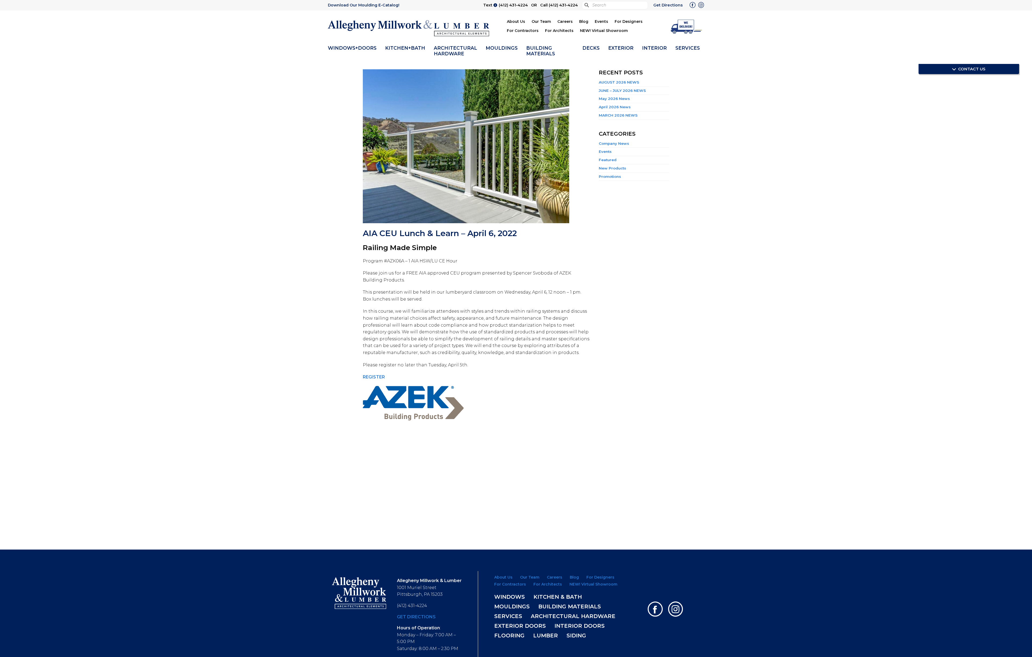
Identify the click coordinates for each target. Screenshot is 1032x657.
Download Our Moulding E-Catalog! (363, 5)
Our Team (541, 21)
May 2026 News (614, 98)
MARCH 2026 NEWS (618, 115)
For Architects (559, 30)
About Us (516, 21)
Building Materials (540, 50)
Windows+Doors (352, 48)
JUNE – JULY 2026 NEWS (622, 90)
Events (601, 21)
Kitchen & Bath (557, 597)
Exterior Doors (520, 626)
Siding (576, 635)
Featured (608, 160)
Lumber (545, 635)
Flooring (509, 635)
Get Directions (668, 5)
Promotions (610, 176)
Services (687, 48)
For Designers (629, 21)
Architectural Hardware (455, 50)
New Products (612, 168)
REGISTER (374, 377)
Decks (591, 48)
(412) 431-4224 (513, 5)
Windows (509, 597)
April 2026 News (615, 107)
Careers (565, 21)
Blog (583, 21)
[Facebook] (693, 5)
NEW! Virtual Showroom (604, 30)
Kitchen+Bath (405, 48)
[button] (686, 26)
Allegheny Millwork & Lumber (409, 28)
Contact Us (971, 68)
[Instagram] (701, 5)
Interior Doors (579, 626)
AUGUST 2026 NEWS (619, 82)
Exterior (620, 48)
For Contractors (523, 30)
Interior (654, 48)
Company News (614, 143)
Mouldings (502, 48)
